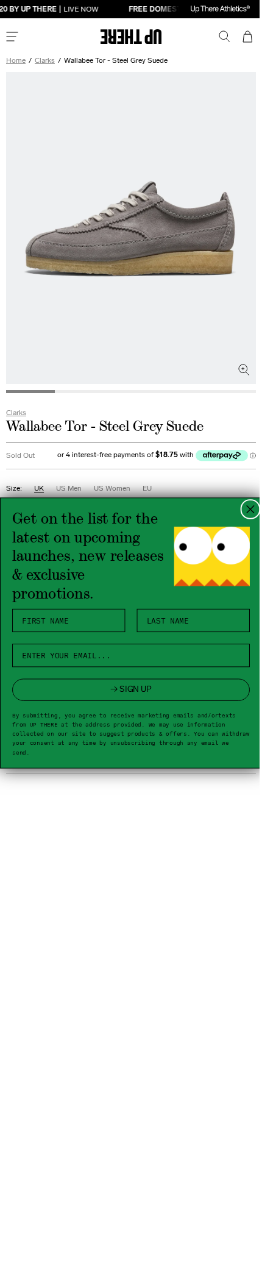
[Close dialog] (246, 509)
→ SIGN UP (126, 689)
